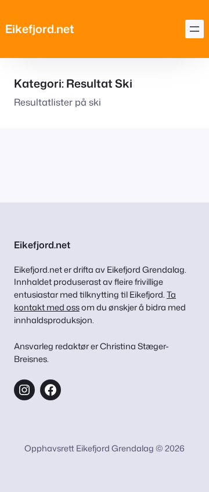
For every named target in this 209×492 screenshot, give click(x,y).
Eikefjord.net (39, 29)
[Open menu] (194, 29)
